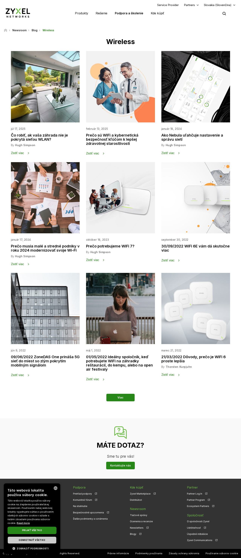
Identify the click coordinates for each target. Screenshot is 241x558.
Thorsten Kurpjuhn (179, 366)
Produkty (81, 13)
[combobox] (55, 488)
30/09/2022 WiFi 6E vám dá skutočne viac (195, 248)
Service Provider (168, 5)
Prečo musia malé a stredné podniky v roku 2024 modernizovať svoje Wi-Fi (45, 248)
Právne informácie (118, 553)
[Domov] (5, 30)
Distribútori (136, 499)
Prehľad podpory (82, 493)
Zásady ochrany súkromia (184, 553)
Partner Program (196, 499)
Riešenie (101, 13)
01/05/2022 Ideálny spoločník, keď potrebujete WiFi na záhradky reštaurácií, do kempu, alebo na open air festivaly (119, 363)
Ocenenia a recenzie (141, 521)
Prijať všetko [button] (32, 530)
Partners (189, 5)
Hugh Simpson (25, 145)
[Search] (224, 13)
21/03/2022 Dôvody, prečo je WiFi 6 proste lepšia (193, 359)
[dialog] (32, 518)
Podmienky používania (148, 553)
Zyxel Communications (199, 540)
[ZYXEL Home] (18, 13)
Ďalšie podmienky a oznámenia (90, 518)
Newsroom (138, 509)
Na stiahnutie (80, 506)
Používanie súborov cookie (222, 553)
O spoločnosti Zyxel (198, 521)
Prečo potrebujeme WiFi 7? (110, 246)
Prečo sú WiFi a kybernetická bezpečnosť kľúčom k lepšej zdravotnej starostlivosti (112, 139)
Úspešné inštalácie (197, 534)
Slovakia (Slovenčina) (217, 5)
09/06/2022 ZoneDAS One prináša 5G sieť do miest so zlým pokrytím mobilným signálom (45, 361)
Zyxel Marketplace (140, 493)
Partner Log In (194, 493)
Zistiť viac (17, 153)
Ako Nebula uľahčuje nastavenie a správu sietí (192, 137)
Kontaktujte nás (120, 465)
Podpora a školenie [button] (129, 13)
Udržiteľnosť (194, 527)
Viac (120, 397)
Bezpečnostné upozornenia (88, 512)
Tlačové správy (138, 515)
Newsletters (136, 527)
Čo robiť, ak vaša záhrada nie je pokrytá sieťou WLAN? (39, 137)
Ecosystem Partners (198, 506)
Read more (23, 523)
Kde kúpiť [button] (157, 13)
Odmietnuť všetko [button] (32, 540)
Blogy (133, 534)
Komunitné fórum (82, 499)
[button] (32, 548)
